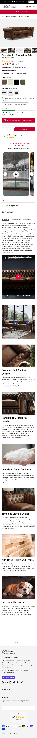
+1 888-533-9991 (8, 672)
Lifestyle (8, 16)
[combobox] (31, 2)
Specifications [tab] (16, 219)
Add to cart (25, 129)
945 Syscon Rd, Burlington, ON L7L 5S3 (15, 670)
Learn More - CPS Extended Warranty (15, 104)
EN (30, 2)
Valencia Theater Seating (12, 733)
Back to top (18, 643)
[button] (27, 7)
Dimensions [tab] (27, 219)
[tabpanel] (18, 260)
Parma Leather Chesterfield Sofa (20, 16)
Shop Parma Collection (8, 57)
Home (3, 16)
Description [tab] (5, 219)
